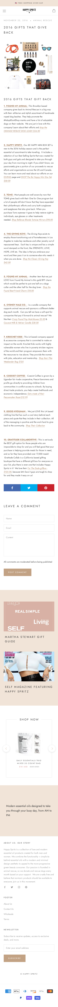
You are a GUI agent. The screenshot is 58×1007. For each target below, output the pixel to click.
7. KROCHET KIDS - (14, 336)
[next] (51, 748)
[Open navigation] (4, 11)
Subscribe (14, 958)
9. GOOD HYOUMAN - (15, 411)
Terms (6, 919)
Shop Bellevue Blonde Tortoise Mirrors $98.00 (32, 219)
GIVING (7, 177)
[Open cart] (54, 10)
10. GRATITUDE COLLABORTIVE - (21, 439)
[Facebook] (5, 887)
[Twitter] (12, 887)
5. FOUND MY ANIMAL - (16, 276)
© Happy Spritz (29, 974)
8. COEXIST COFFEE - (15, 375)
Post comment (17, 572)
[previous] (6, 748)
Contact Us (9, 909)
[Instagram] (19, 887)
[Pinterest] (26, 887)
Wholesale (8, 914)
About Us (8, 903)
